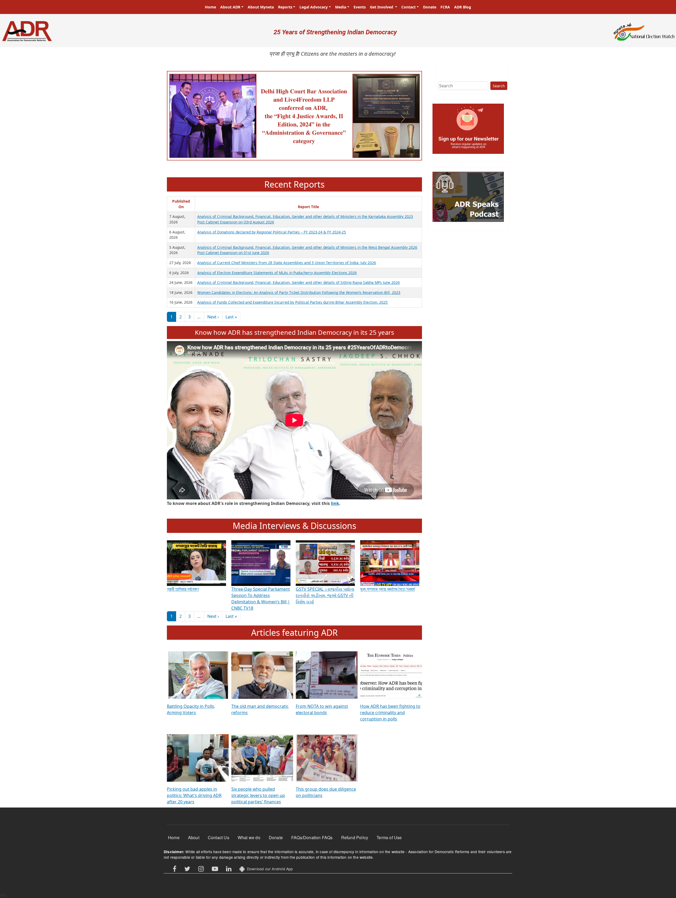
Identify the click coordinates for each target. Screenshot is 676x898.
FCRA (445, 6)
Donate (429, 6)
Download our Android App (269, 868)
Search (499, 85)
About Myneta (261, 6)
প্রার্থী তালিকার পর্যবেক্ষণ (183, 589)
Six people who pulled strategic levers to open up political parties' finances (258, 795)
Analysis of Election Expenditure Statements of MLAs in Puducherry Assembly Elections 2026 (277, 272)
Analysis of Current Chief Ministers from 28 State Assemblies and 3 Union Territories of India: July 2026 (286, 262)
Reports (285, 6)
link (335, 503)
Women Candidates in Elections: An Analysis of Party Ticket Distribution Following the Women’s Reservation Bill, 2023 (298, 292)
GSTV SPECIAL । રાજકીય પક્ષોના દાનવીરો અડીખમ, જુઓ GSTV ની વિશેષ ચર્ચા (325, 595)
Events (360, 6)
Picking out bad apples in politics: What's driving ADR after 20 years (194, 795)
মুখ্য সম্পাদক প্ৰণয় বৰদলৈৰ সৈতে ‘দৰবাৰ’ (387, 589)
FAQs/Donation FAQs (312, 837)
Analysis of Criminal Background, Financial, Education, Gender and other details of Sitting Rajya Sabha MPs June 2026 (298, 282)
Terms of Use (389, 837)
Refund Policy (354, 837)
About (193, 837)
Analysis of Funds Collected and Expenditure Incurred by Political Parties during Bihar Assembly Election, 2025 (292, 302)
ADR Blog (462, 6)
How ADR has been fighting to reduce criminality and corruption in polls (390, 712)
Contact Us (218, 837)
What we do (249, 837)
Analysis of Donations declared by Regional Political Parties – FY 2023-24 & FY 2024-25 (271, 232)
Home (210, 6)
